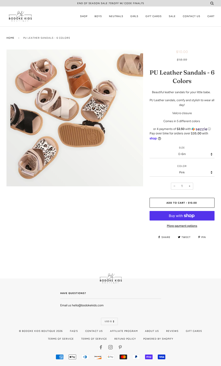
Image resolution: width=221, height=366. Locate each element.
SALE (172, 16)
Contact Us (191, 16)
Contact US (94, 330)
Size (182, 147)
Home (10, 37)
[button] (182, 129)
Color (182, 166)
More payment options (182, 226)
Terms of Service (61, 338)
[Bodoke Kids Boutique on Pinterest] (120, 348)
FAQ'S (74, 330)
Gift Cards (153, 16)
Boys (98, 16)
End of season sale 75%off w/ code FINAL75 (110, 3)
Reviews (172, 330)
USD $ (108, 321)
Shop (83, 16)
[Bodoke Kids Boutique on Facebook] (101, 348)
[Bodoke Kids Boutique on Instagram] (110, 348)
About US (152, 330)
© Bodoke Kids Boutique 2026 (41, 330)
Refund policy (125, 338)
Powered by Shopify (158, 338)
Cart (211, 16)
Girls (134, 16)
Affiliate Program (124, 330)
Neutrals (116, 16)
